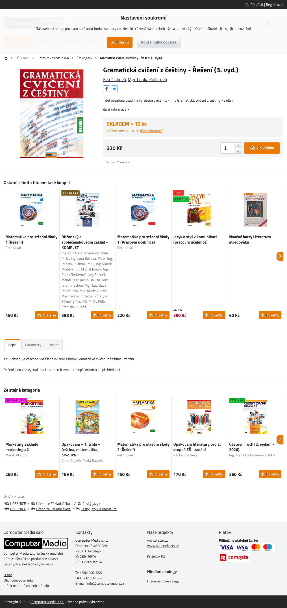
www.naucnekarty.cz (163, 545)
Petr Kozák (13, 247)
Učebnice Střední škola (53, 509)
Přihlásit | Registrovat (267, 4)
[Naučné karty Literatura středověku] (255, 210)
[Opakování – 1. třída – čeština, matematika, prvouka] (87, 418)
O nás (8, 574)
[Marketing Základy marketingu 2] (31, 418)
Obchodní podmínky (19, 580)
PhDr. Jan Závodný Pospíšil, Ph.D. (84, 298)
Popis (12, 344)
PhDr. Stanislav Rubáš (83, 304)
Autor (54, 344)
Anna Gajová (71, 460)
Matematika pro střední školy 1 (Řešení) (31, 239)
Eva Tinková (114, 79)
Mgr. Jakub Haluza (86, 280)
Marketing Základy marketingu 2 (21, 447)
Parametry (33, 344)
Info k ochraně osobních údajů (26, 585)
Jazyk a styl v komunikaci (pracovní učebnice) (195, 239)
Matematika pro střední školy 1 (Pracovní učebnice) (143, 239)
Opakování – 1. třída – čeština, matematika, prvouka (80, 449)
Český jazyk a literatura (99, 509)
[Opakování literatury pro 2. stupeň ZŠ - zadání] (199, 418)
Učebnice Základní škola (53, 57)
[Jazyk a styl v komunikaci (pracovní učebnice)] (199, 210)
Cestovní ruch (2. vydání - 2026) (251, 447)
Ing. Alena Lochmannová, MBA (252, 455)
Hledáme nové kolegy (163, 581)
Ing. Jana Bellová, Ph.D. (88, 258)
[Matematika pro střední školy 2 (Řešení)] (143, 418)
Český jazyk (84, 57)
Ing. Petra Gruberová (85, 271)
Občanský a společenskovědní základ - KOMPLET (84, 242)
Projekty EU (156, 556)
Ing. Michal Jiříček (88, 269)
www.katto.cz (157, 540)
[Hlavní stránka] (6, 58)
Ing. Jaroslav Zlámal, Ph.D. (87, 261)
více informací (151, 130)
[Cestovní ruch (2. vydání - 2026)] (255, 418)
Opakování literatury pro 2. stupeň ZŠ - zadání (197, 447)
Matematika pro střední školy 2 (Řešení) (143, 447)
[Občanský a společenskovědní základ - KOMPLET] (87, 210)
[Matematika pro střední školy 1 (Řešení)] (31, 210)
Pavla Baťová (93, 460)
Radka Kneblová (185, 455)
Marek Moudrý (16, 455)
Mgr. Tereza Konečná (77, 296)
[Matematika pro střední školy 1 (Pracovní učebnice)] (143, 210)
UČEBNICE (23, 57)
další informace (114, 109)
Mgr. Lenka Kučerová (147, 79)
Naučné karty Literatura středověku (250, 239)
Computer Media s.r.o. (47, 601)
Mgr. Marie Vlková (93, 290)
